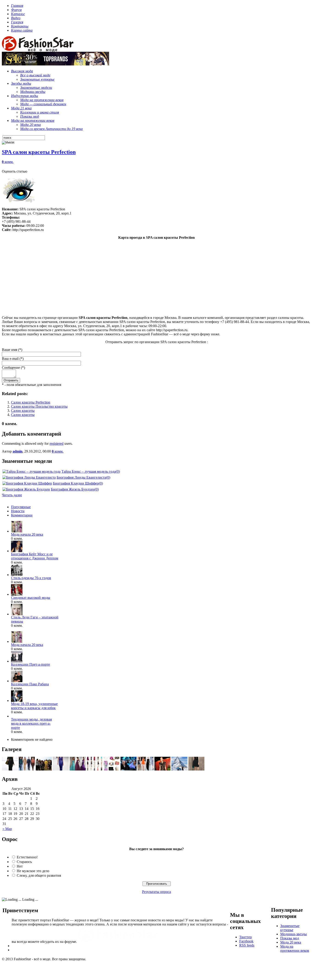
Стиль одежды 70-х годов (31, 578)
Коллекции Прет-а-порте (30, 664)
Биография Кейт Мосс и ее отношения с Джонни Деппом (34, 556)
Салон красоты (23, 410)
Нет (20, 866)
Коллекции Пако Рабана (30, 684)
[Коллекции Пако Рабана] (16, 681)
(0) (118, 471)
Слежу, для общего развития (39, 875)
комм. (8, 162)
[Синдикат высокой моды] (16, 594)
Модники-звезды (293, 934)
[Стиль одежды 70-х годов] (16, 575)
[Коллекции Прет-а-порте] (16, 661)
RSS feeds (246, 945)
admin (17, 451)
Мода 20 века (290, 942)
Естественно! (27, 857)
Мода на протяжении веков (294, 948)
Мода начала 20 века (27, 534)
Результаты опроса (156, 892)
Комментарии (22, 515)
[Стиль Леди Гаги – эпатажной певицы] (16, 614)
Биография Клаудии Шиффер (76, 483)
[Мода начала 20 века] (16, 531)
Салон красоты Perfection (30, 402)
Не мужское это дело (33, 871)
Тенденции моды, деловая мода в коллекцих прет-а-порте (31, 723)
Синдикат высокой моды (30, 598)
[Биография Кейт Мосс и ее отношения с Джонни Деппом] (16, 551)
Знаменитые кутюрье (289, 928)
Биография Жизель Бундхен (73, 489)
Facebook (246, 941)
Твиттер (245, 937)
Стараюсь (24, 862)
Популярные (21, 507)
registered (56, 443)
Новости (18, 511)
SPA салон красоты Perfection (39, 152)
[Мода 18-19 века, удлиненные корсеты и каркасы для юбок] (16, 701)
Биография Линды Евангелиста (81, 477)
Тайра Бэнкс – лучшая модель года (88, 471)
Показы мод (289, 938)
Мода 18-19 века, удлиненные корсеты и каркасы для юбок (34, 706)
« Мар (7, 829)
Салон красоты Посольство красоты (39, 406)
